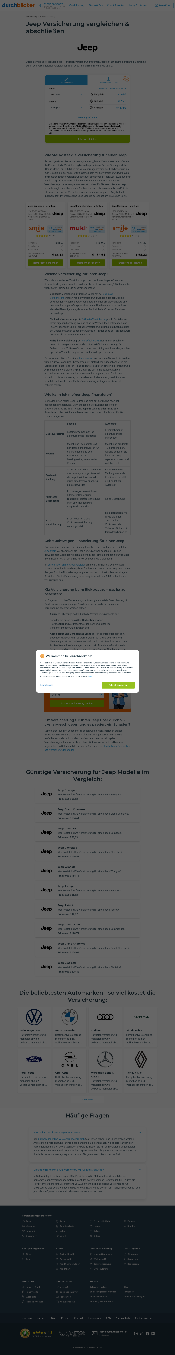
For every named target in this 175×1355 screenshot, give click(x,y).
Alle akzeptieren (118, 685)
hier (90, 677)
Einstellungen (46, 685)
